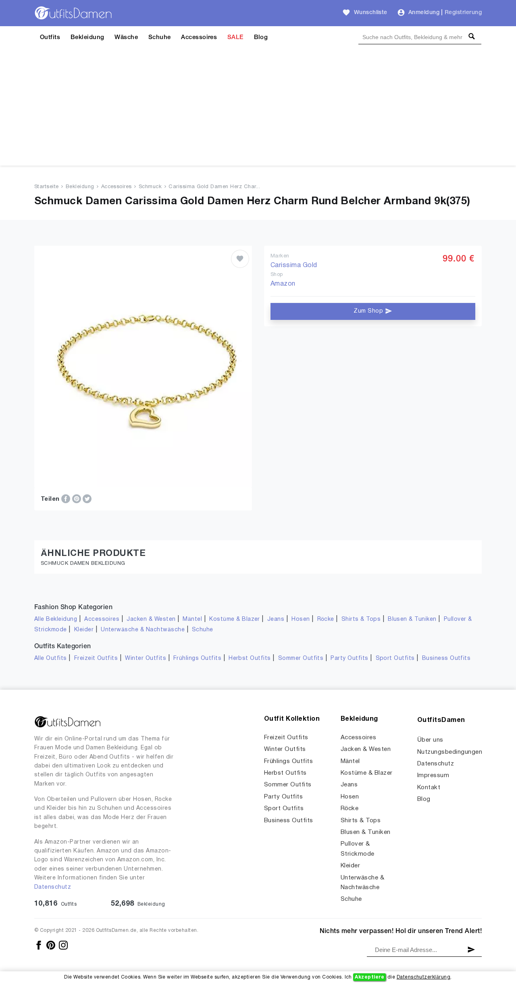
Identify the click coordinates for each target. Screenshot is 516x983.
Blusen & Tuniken (412, 619)
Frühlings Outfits (197, 658)
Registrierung (463, 12)
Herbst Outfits (250, 658)
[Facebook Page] (39, 945)
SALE (235, 37)
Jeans (275, 619)
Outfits (50, 37)
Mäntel (192, 619)
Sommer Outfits (301, 658)
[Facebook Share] (66, 499)
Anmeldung (423, 12)
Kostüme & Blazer (234, 619)
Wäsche (126, 37)
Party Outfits (349, 658)
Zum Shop (369, 311)
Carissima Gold (293, 265)
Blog (261, 37)
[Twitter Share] (87, 499)
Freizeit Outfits (96, 658)
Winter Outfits (145, 658)
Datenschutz (52, 887)
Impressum (433, 775)
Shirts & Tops (361, 619)
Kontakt (428, 787)
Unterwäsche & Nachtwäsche (143, 630)
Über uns (430, 740)
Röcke (325, 619)
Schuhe (159, 37)
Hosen (300, 619)
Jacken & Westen (151, 619)
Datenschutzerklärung (424, 977)
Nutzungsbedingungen (449, 752)
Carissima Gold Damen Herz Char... (214, 187)
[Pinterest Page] (51, 945)
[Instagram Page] (63, 945)
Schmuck (150, 187)
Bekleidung (87, 37)
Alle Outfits (50, 658)
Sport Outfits (395, 658)
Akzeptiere (369, 977)
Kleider (84, 630)
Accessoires (199, 37)
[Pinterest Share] (77, 499)
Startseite (46, 187)
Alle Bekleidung (55, 619)
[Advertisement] (258, 109)
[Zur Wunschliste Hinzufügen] (240, 259)
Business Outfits (446, 658)
